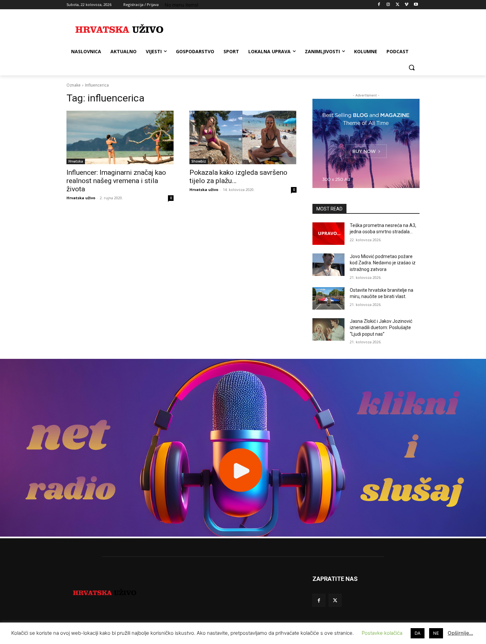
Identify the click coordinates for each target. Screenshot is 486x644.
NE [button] (436, 633)
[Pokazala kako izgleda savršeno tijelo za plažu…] (243, 137)
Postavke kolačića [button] (382, 633)
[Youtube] (416, 5)
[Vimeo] (406, 5)
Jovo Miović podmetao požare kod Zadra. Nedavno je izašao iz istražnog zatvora (383, 263)
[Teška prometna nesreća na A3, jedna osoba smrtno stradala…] (328, 233)
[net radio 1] (243, 535)
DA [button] (418, 633)
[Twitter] (397, 5)
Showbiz (198, 161)
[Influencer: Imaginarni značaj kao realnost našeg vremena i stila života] (120, 137)
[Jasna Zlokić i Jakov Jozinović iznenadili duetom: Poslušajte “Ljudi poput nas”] (328, 329)
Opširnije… (460, 633)
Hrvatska (75, 161)
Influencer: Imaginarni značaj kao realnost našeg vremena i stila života (116, 181)
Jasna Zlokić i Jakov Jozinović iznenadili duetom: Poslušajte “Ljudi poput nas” (381, 328)
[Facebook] (379, 5)
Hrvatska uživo (80, 197)
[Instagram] (388, 5)
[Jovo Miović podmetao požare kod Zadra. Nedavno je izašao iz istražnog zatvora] (328, 264)
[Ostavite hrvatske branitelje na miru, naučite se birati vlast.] (328, 298)
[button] (412, 67)
